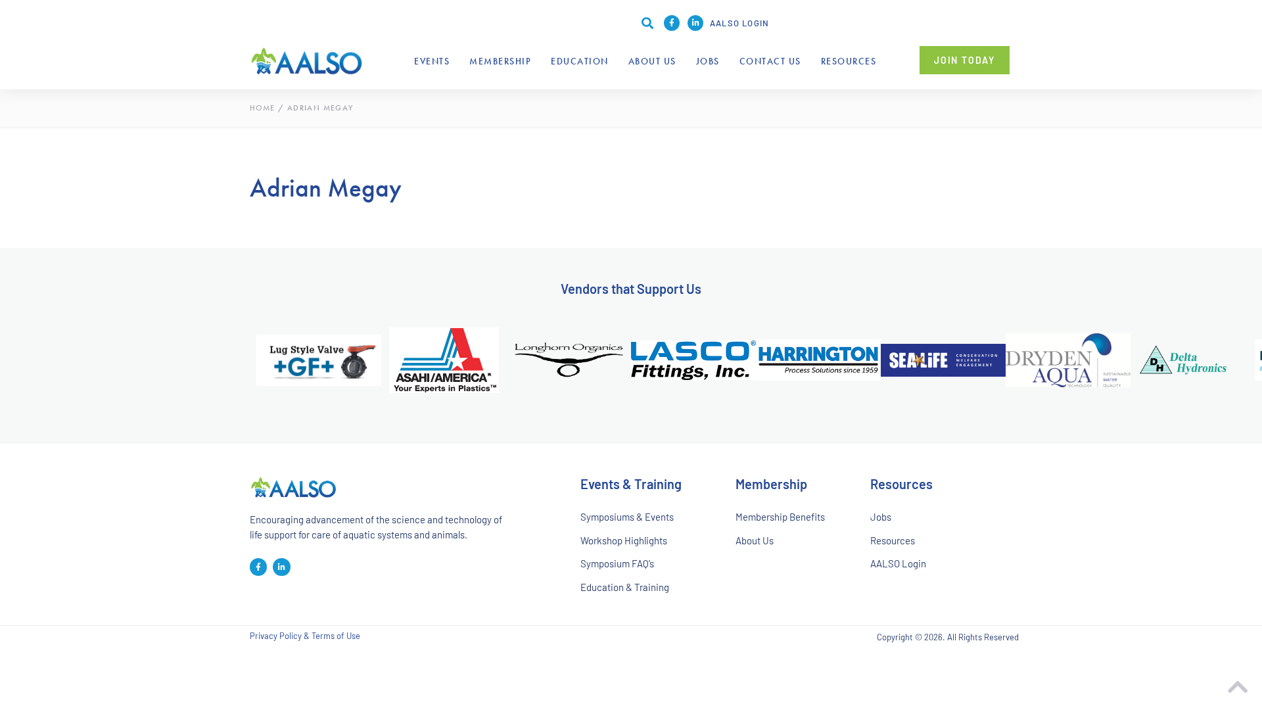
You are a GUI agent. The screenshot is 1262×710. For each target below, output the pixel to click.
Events (432, 61)
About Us (652, 61)
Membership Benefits (780, 517)
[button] (647, 23)
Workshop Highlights (623, 540)
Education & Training (624, 587)
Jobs (708, 61)
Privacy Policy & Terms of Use (305, 636)
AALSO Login (739, 23)
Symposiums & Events (627, 517)
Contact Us (770, 61)
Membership (500, 61)
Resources (849, 61)
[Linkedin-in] (695, 23)
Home (262, 108)
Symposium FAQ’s (617, 563)
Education (580, 61)
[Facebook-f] (672, 23)
